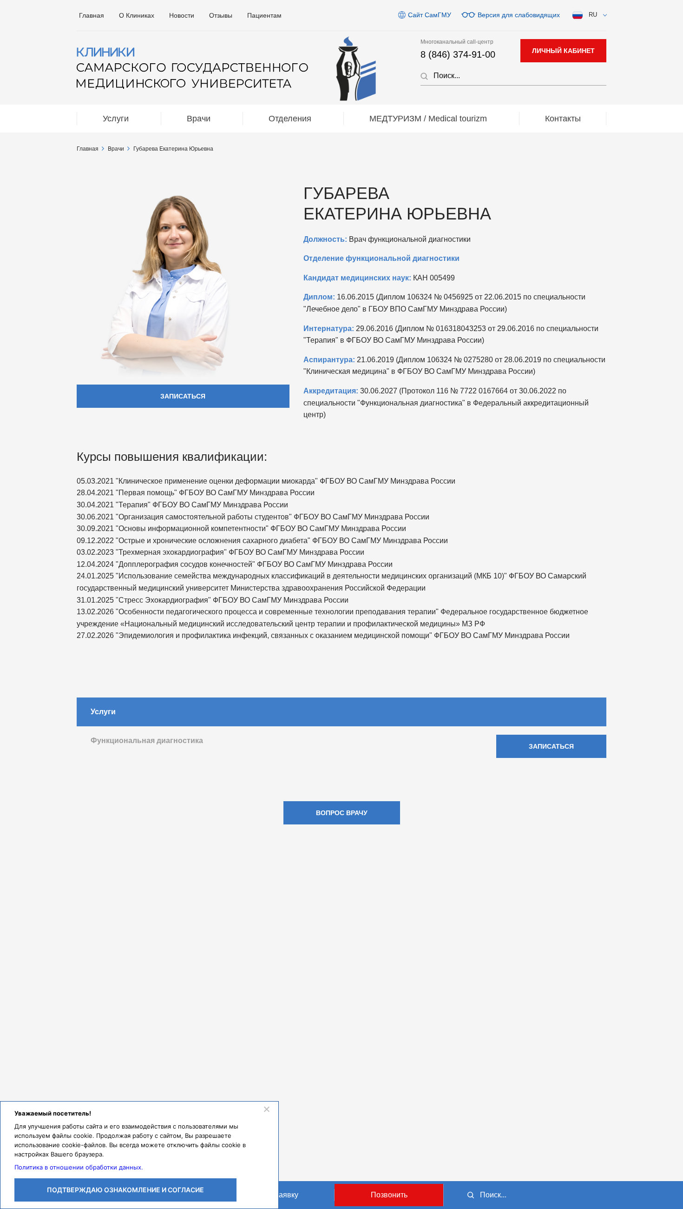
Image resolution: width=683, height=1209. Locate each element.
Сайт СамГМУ (429, 15)
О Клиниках (136, 15)
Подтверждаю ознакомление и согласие (125, 1190)
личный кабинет (563, 50)
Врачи (198, 118)
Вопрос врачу (342, 813)
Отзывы (220, 15)
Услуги (116, 118)
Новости (181, 15)
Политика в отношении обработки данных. (78, 1167)
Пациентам (264, 15)
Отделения (290, 118)
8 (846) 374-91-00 (457, 54)
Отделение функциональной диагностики (381, 258)
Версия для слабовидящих (519, 15)
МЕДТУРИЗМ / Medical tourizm (428, 118)
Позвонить (389, 1195)
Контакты (563, 118)
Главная (91, 15)
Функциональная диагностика (147, 740)
